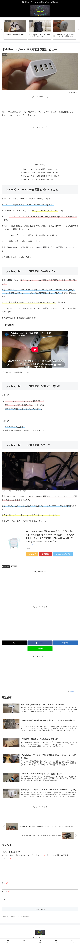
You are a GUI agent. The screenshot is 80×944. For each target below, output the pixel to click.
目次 (37, 164)
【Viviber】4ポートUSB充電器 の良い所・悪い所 (40, 176)
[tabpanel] (15, 29)
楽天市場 (45, 554)
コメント (7, 859)
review (15, 566)
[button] (74, 532)
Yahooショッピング (62, 554)
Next (78, 30)
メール (6, 891)
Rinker (34, 545)
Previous (2, 30)
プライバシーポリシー (40, 937)
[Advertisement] (40, 103)
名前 (5, 883)
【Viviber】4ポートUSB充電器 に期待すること (40, 169)
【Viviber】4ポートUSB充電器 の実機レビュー (40, 173)
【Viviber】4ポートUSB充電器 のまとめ (37, 179)
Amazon (31, 554)
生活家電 (6, 566)
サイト (4, 899)
